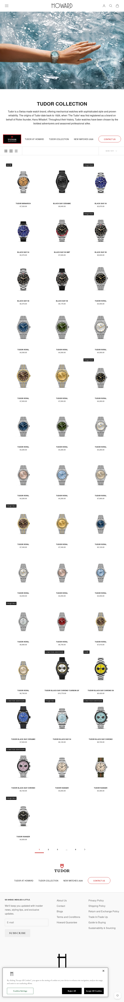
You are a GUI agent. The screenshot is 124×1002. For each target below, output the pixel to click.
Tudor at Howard (34, 139)
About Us (62, 900)
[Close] (103, 971)
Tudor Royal (101, 301)
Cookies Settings (20, 991)
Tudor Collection (59, 139)
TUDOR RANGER (62, 788)
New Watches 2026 (83, 139)
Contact (61, 906)
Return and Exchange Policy (103, 911)
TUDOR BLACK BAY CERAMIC (23, 739)
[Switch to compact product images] (16, 151)
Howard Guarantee (67, 922)
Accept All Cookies (94, 991)
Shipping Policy (96, 906)
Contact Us (110, 139)
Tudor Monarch (23, 203)
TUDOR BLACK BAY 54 (62, 739)
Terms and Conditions (68, 917)
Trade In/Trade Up (98, 917)
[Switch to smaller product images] (11, 151)
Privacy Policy (96, 900)
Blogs (60, 911)
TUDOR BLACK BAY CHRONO (101, 739)
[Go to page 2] (84, 849)
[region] (55, 982)
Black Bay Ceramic (62, 203)
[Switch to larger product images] (6, 151)
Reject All (72, 991)
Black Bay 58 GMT (62, 252)
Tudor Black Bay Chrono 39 (101, 690)
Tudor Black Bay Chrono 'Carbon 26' (62, 690)
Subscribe (17, 933)
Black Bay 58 (101, 252)
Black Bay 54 (101, 203)
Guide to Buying (97, 922)
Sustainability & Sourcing (102, 928)
